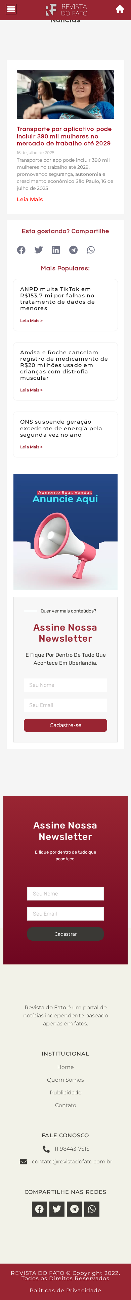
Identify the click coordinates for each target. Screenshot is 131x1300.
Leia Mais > (31, 320)
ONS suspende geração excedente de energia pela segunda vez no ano (61, 428)
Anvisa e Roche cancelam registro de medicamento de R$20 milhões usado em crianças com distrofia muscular (64, 365)
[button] (21, 250)
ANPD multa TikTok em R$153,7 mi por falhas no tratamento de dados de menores (57, 299)
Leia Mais (30, 199)
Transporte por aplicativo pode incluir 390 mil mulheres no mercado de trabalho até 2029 (64, 136)
